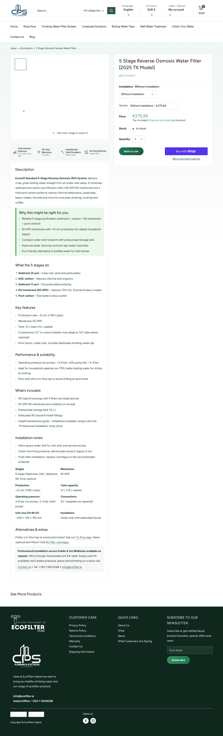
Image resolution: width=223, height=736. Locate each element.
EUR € (33, 714)
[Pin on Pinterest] (190, 75)
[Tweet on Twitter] (197, 75)
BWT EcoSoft (127, 75)
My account (176, 9)
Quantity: (125, 139)
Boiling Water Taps (123, 26)
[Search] (111, 10)
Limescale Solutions (94, 26)
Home (14, 26)
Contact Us (17, 36)
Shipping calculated (159, 120)
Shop (121, 630)
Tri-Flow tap (82, 537)
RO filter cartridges (57, 542)
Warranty (74, 641)
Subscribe (178, 660)
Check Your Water (183, 26)
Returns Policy (77, 630)
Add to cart (131, 151)
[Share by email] (205, 75)
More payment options (186, 158)
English (15, 714)
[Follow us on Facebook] (86, 721)
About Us (123, 625)
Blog (32, 36)
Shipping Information (82, 651)
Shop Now (29, 26)
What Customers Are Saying (135, 641)
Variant (123, 105)
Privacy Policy (77, 625)
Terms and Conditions (82, 636)
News (121, 636)
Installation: (139, 86)
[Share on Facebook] (183, 75)
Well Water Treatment (153, 26)
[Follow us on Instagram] (93, 721)
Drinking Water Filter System (59, 26)
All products (26, 48)
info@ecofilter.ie (72, 567)
